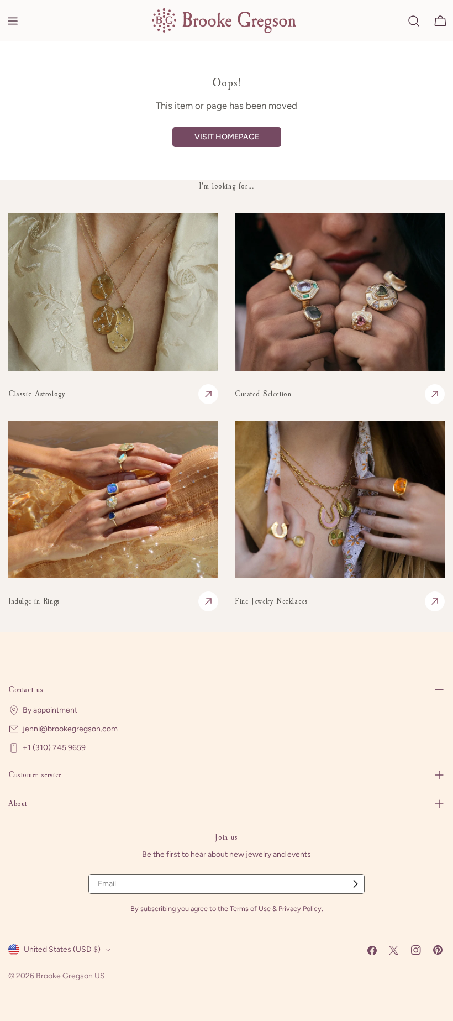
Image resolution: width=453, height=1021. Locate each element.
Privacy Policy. (300, 908)
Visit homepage (226, 137)
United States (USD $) (62, 949)
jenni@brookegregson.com (70, 729)
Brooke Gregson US (70, 976)
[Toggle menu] (13, 21)
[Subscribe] (355, 884)
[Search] (414, 21)
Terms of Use (250, 908)
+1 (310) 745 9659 (54, 747)
